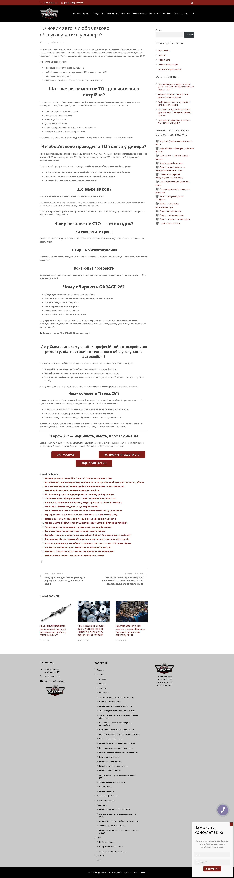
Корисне (162, 55)
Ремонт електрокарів (168, 64)
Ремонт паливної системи (110, 770)
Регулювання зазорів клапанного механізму (118, 752)
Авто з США (102, 805)
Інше (99, 837)
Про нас (100, 674)
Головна (100, 670)
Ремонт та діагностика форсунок (175, 219)
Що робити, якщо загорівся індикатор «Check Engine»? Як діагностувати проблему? (88, 535)
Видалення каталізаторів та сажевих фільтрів (119, 734)
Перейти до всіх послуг (170, 223)
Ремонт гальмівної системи (111, 739)
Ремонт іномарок (106, 791)
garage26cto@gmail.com (74, 2)
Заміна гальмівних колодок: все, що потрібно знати (71, 506)
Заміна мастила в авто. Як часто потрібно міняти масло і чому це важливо (83, 510)
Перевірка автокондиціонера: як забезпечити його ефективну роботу (81, 514)
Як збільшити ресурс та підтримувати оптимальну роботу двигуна (79, 494)
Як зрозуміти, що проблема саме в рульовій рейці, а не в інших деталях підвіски (174, 112)
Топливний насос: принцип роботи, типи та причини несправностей (80, 498)
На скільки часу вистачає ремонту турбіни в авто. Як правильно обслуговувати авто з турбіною (94, 482)
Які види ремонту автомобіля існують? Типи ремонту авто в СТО (78, 478)
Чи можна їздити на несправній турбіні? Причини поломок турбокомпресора (84, 486)
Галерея (102, 679)
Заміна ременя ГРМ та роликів (112, 782)
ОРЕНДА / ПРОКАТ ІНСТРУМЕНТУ (112, 851)
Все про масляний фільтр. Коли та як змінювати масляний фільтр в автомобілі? (86, 523)
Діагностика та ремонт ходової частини (116, 697)
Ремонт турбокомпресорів (172, 215)
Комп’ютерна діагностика (171, 163)
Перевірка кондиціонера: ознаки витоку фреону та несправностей (79, 551)
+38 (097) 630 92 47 (50, 2)
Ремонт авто (59, 42)
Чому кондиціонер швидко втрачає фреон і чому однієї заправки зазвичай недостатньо (176, 87)
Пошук (159, 30)
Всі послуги (104, 692)
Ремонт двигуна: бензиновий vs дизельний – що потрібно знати (78, 527)
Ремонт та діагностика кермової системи (117, 743)
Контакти (101, 855)
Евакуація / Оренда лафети (111, 846)
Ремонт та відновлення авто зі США (114, 809)
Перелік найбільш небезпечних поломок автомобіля (72, 490)
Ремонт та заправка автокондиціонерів (116, 729)
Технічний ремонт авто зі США (112, 826)
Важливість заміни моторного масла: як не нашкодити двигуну (78, 547)
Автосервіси (48, 42)
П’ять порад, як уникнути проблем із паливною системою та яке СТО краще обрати (88, 543)
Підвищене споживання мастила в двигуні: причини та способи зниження (83, 502)
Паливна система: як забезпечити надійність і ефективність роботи (80, 518)
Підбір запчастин (106, 842)
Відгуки (102, 683)
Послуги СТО (102, 688)
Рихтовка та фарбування (169, 69)
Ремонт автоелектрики (170, 211)
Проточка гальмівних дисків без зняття (116, 748)
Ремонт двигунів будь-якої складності (115, 706)
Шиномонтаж (105, 787)
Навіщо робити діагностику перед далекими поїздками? (74, 555)
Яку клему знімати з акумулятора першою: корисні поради (75, 531)
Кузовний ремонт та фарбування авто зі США (119, 821)
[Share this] (41, 562)
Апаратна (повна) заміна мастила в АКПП (117, 711)
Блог (99, 860)
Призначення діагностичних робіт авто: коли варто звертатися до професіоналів (87, 539)
